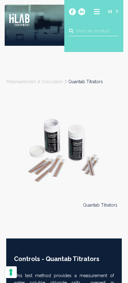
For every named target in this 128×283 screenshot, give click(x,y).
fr (117, 11)
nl (110, 11)
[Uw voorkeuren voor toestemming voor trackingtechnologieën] (11, 272)
